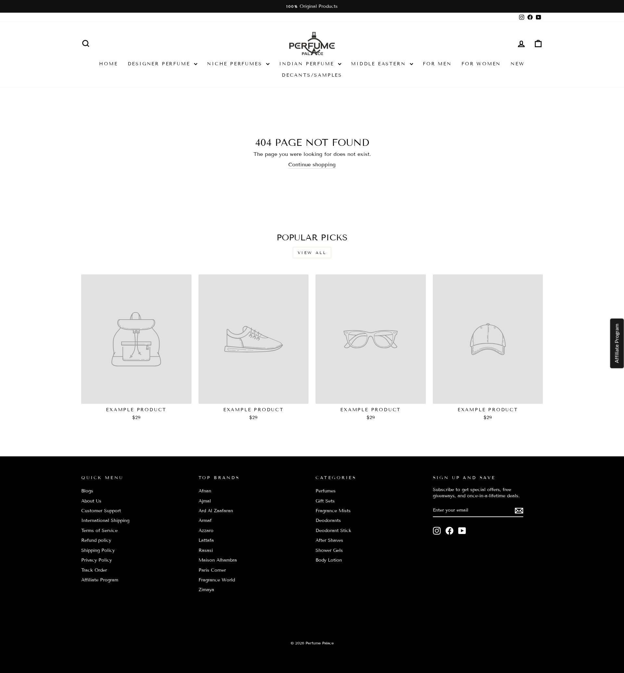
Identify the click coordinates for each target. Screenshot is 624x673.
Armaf (205, 520)
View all (312, 252)
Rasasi (206, 550)
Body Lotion (329, 560)
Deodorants (328, 520)
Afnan (205, 491)
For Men (437, 64)
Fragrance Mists (333, 511)
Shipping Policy (98, 550)
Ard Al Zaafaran (216, 511)
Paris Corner (212, 570)
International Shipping (105, 520)
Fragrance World (217, 580)
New (518, 64)
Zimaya (206, 589)
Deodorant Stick (333, 530)
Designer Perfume (160, 64)
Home (108, 64)
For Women (481, 64)
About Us (91, 501)
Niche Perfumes (236, 64)
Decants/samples (312, 75)
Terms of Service (99, 530)
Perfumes (326, 491)
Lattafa (206, 540)
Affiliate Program (99, 580)
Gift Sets (325, 501)
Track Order (94, 570)
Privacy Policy (96, 560)
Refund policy (96, 540)
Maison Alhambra (218, 560)
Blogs (87, 491)
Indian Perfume (307, 64)
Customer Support (101, 511)
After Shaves (329, 540)
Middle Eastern (379, 64)
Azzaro (206, 530)
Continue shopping (312, 164)
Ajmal (205, 501)
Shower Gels (329, 550)
